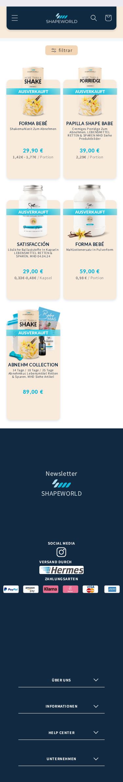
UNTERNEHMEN (61, 758)
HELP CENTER (62, 732)
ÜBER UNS (61, 680)
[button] (15, 18)
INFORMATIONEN (62, 706)
